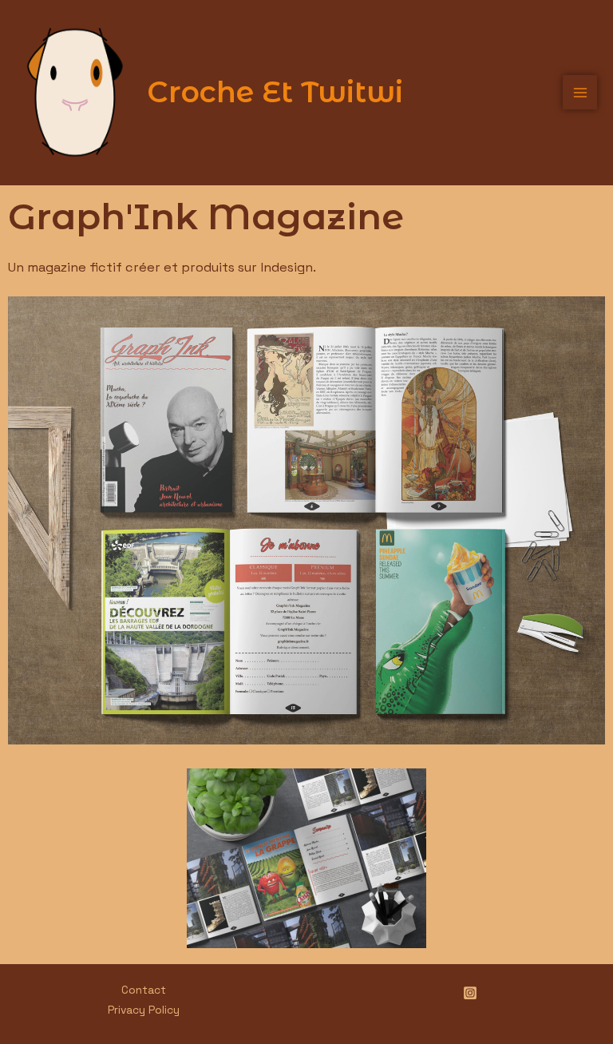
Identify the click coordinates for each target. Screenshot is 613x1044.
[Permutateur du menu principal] (580, 92)
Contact (143, 990)
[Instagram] (470, 993)
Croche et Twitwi (275, 91)
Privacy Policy (144, 1010)
